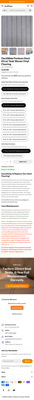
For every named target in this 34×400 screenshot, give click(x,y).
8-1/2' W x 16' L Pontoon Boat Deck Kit (14, 125)
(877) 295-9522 (10, 333)
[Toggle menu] (2, 6)
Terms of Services (24, 366)
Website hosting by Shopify (21, 397)
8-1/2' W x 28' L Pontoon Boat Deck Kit (14, 139)
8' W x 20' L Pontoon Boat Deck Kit (13, 110)
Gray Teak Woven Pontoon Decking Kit (15, 89)
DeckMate (9, 397)
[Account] (28, 6)
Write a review (17, 308)
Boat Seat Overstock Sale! (17, 1)
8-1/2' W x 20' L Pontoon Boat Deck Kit (15, 129)
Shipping (3, 72)
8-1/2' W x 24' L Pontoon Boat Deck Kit (14, 134)
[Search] (30, 10)
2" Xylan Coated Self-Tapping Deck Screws (16, 151)
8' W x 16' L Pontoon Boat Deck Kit (13, 105)
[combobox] (17, 10)
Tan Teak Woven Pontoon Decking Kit (14, 94)
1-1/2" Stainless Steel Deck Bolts (12, 156)
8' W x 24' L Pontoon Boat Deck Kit (13, 115)
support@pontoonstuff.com (13, 339)
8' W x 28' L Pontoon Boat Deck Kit (13, 120)
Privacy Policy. (5, 368)
